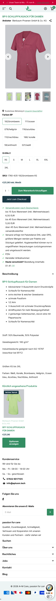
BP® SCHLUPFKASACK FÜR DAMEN (13, 429)
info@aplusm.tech (16, 483)
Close (10, 8)
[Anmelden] (45, 8)
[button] (3, 2)
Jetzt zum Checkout (16, 199)
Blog (4, 574)
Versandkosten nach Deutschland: (22, 208)
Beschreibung (10, 273)
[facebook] (3, 499)
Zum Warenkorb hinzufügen (32, 190)
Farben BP (7, 114)
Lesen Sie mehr (43, 2)
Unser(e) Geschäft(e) (33, 111)
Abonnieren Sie (50, 512)
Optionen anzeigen (14, 442)
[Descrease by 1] (9, 193)
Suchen (6, 540)
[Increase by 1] (9, 188)
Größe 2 (6, 153)
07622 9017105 (15, 479)
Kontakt (7, 567)
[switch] (49, 596)
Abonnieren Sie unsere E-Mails (18, 506)
